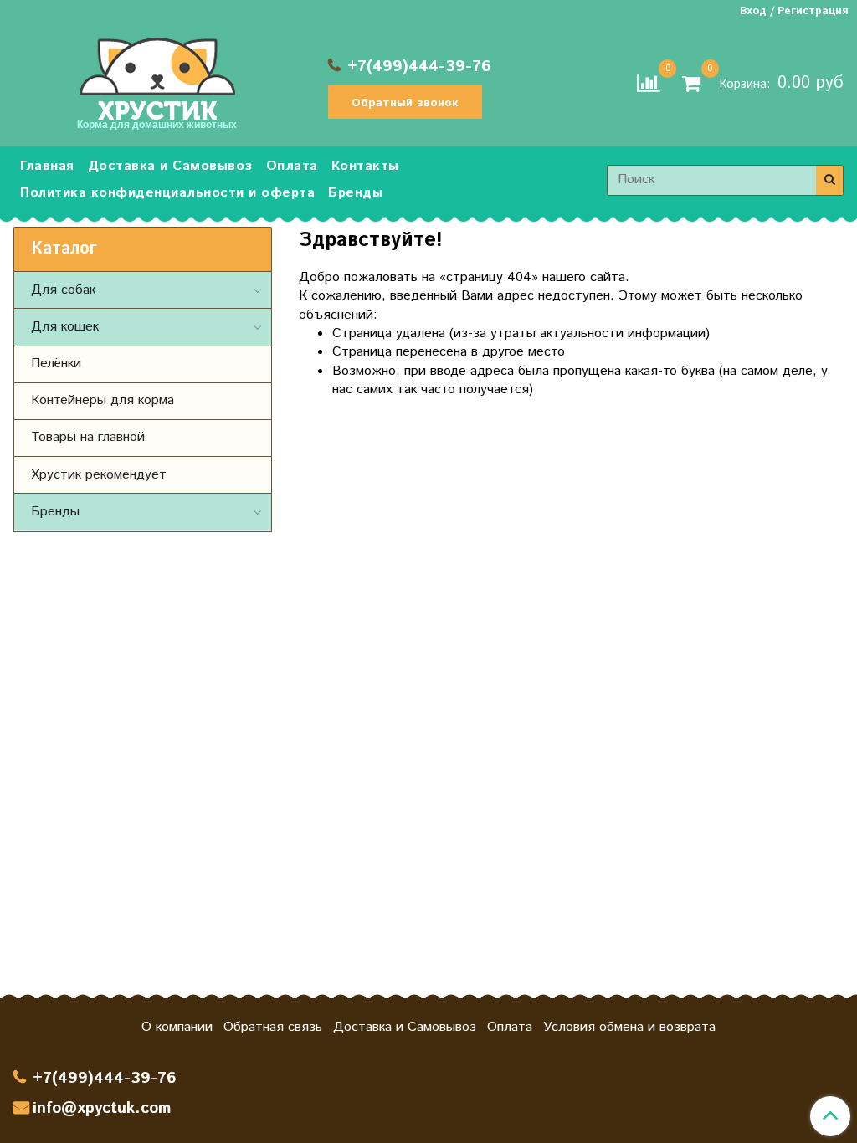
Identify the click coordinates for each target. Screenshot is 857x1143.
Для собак (63, 290)
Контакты (365, 166)
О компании (177, 1027)
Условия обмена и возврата (629, 1027)
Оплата (292, 166)
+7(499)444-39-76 (419, 66)
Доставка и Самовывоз (170, 166)
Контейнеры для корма (102, 400)
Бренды (355, 192)
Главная (47, 166)
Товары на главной (88, 437)
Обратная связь (272, 1027)
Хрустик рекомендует (99, 474)
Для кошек (65, 326)
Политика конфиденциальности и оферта (167, 192)
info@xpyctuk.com (102, 1108)
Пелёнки (56, 363)
